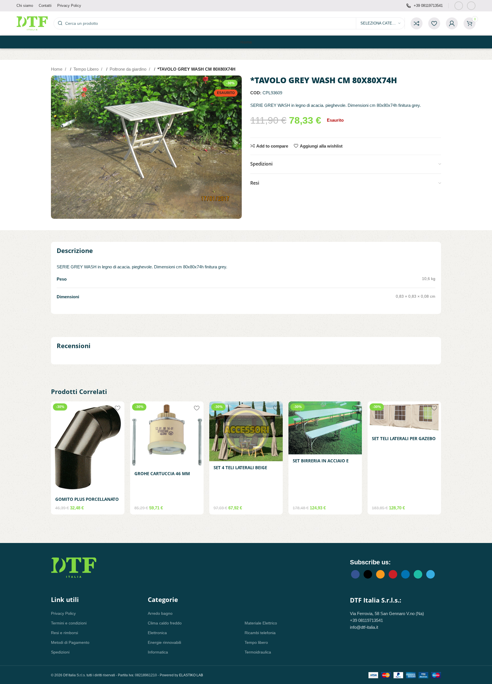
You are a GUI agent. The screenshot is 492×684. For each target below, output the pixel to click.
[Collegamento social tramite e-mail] (380, 574)
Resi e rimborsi (64, 632)
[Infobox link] (424, 5)
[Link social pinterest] (393, 574)
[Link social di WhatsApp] (418, 574)
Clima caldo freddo (165, 623)
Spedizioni (60, 652)
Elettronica (157, 632)
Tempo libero (256, 642)
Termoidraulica (258, 652)
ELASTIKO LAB (191, 675)
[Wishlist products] (434, 23)
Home (57, 69)
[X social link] (368, 574)
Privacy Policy (63, 613)
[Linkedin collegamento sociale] (405, 574)
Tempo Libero (86, 69)
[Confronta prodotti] (416, 23)
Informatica (158, 652)
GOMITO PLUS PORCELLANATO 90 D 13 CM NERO (87, 502)
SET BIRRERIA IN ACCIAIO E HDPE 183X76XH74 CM (320, 463)
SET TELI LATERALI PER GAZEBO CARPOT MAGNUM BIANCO (404, 441)
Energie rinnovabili (164, 642)
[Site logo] (32, 23)
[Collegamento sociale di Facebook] (458, 5)
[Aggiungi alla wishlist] (117, 407)
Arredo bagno (160, 613)
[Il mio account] (452, 23)
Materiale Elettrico (261, 623)
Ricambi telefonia (260, 632)
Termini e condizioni (69, 623)
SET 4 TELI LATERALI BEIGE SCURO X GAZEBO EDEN (240, 470)
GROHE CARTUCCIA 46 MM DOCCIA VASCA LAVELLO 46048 (166, 476)
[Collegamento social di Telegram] (430, 574)
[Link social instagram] (471, 5)
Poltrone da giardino (128, 69)
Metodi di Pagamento (70, 642)
